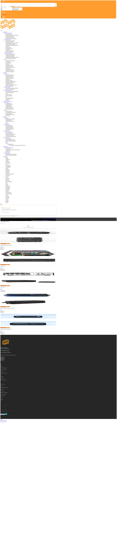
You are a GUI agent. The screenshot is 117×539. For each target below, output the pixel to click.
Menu (1, 30)
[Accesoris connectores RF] (17, 9)
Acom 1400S (2, 287)
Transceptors (2, 390)
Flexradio (1, 399)
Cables (1, 385)
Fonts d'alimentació (3, 394)
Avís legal (1, 371)
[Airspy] (4, 9)
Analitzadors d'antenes (4, 392)
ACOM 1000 (2, 266)
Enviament (2, 378)
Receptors (2, 389)
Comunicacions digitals (4, 387)
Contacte (4, 14)
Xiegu (1, 330)
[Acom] (4, 8)
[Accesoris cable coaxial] (17, 8)
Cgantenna (2, 246)
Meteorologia (2, 395)
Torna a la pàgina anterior (4, 221)
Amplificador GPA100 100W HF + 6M (6, 329)
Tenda (1, 366)
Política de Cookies (3, 369)
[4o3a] (4, 7)
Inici (1, 222)
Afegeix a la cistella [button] (3, 243)
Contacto (1, 376)
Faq (1, 374)
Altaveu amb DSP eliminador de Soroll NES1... (7, 308)
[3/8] (17, 7)
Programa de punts (3, 379)
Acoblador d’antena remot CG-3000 (6, 245)
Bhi (0, 309)
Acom (1, 267)
